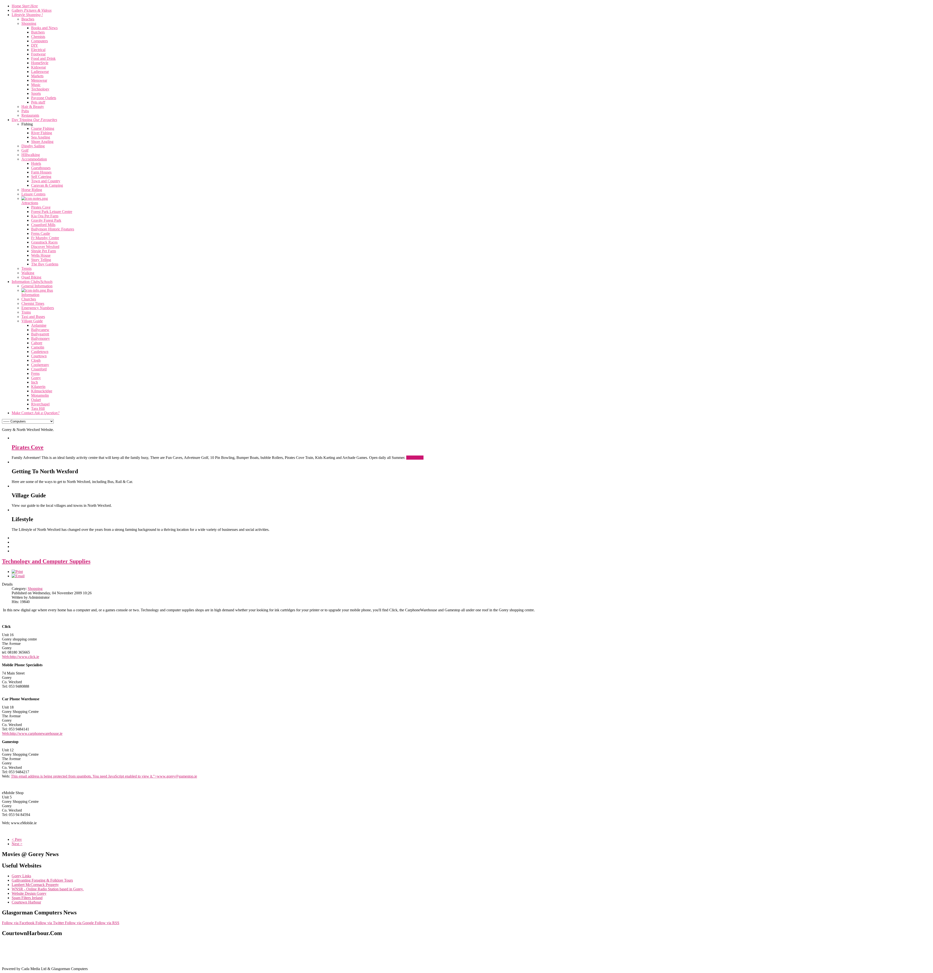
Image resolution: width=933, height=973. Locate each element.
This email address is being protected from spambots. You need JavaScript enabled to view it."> (104, 776)
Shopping (35, 589)
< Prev (17, 839)
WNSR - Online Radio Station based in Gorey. (48, 889)
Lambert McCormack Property (35, 885)
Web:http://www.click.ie (20, 657)
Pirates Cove (27, 447)
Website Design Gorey (29, 893)
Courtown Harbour (26, 902)
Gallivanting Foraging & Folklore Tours (42, 880)
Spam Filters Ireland (27, 898)
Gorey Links (21, 876)
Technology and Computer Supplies (46, 561)
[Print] (17, 572)
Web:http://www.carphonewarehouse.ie (32, 733)
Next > (17, 844)
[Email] (18, 576)
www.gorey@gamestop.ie (177, 776)
